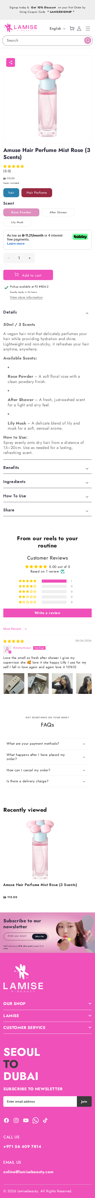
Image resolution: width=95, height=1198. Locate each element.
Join (84, 1101)
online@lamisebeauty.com (28, 1172)
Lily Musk (17, 222)
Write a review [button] (47, 612)
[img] (13, 641)
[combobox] (47, 41)
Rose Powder (21, 212)
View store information (26, 297)
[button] (88, 28)
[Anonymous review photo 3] (62, 683)
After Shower (58, 212)
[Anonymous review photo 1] (14, 683)
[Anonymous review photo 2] (38, 683)
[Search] (88, 40)
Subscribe (39, 936)
